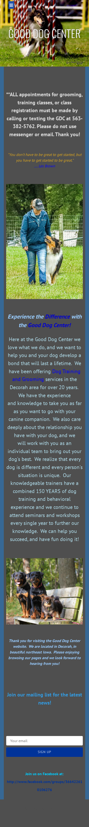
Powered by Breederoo (45, 820)
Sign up (44, 752)
